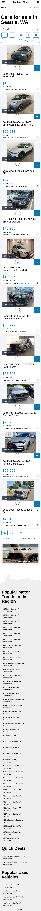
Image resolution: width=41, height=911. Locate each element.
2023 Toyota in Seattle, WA (11, 676)
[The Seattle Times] (20, 2)
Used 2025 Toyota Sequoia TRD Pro (20, 511)
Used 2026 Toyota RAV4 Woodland (16, 75)
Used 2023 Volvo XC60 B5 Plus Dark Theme (20, 365)
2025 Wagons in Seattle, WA (12, 809)
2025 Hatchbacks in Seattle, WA (13, 779)
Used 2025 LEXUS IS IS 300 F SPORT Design (20, 220)
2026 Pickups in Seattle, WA (12, 815)
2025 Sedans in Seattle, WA (12, 682)
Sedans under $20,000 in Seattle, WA (15, 863)
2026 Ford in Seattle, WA (11, 839)
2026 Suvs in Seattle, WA (11, 652)
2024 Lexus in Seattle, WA (11, 670)
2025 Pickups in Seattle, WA (12, 803)
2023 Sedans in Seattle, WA (12, 713)
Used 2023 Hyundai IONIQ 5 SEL (18, 172)
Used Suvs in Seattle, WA (11, 886)
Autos (3, 7)
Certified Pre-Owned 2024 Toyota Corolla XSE (17, 462)
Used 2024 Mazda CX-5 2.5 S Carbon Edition (19, 414)
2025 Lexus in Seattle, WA (11, 695)
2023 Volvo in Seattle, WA (11, 737)
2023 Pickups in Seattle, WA (12, 797)
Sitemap (20, 909)
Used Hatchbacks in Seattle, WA (13, 898)
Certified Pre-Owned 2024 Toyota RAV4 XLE (17, 317)
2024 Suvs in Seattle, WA (11, 616)
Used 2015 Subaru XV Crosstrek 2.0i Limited (15, 268)
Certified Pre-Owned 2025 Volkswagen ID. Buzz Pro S (18, 123)
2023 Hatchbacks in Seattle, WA (13, 707)
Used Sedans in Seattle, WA (12, 892)
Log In (30, 7)
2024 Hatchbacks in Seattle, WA (13, 773)
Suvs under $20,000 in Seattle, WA (14, 857)
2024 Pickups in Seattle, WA (12, 743)
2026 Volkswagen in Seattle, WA (13, 821)
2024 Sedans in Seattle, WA (12, 646)
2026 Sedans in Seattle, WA (12, 755)
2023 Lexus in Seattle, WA (11, 658)
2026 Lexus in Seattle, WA (11, 767)
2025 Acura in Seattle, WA (11, 749)
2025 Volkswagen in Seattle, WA (13, 664)
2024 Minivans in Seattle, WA (12, 791)
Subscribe (37, 7)
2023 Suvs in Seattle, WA (11, 622)
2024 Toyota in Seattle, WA (11, 628)
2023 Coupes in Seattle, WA (12, 833)
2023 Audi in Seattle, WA (11, 731)
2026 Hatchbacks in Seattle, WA (13, 785)
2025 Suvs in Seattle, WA (11, 610)
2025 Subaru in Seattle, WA (12, 688)
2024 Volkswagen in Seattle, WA (13, 725)
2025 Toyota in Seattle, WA (11, 634)
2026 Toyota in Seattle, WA (11, 640)
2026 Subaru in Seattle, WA (12, 827)
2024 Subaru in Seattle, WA (12, 719)
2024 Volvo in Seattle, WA (11, 761)
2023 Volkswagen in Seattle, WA (13, 701)
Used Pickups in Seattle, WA (12, 904)
